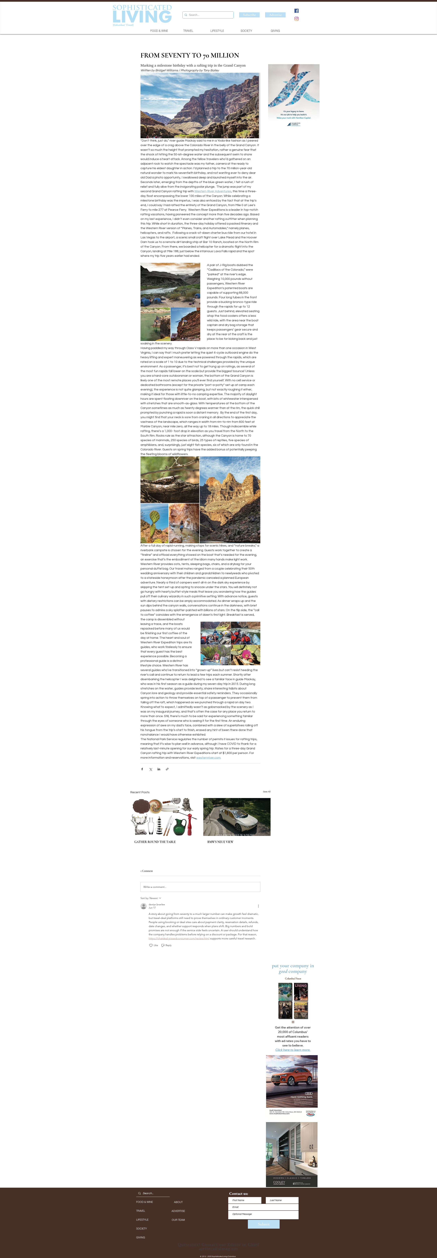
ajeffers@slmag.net (218, 1249)
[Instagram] (296, 19)
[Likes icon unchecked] (151, 945)
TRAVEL (140, 1210)
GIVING (140, 1237)
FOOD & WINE (144, 1202)
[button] (294, 97)
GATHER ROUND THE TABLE (155, 842)
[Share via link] (167, 769)
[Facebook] (296, 11)
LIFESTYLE (142, 1219)
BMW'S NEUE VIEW (220, 842)
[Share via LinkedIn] (158, 769)
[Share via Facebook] (142, 769)
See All (267, 792)
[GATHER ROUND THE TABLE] (164, 817)
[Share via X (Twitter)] (150, 769)
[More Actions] (258, 906)
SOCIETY (141, 1228)
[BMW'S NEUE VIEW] (237, 817)
